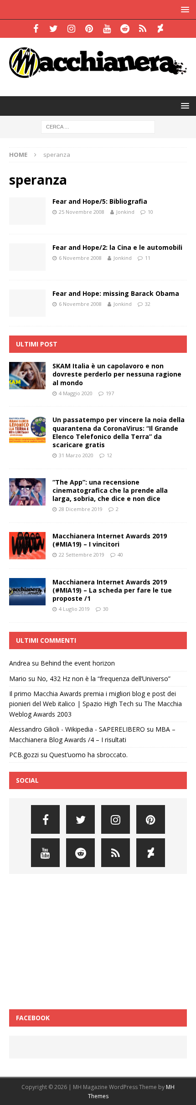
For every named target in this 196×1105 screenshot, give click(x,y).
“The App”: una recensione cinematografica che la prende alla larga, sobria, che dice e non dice (110, 490)
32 (147, 303)
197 (110, 393)
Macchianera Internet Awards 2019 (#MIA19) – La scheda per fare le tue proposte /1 (112, 590)
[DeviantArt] (160, 29)
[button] (183, 9)
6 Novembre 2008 (80, 257)
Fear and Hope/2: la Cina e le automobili (117, 247)
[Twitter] (54, 29)
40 (120, 554)
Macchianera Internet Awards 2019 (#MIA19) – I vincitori (109, 540)
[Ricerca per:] (98, 126)
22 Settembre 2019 (81, 554)
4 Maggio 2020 (76, 393)
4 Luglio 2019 (74, 608)
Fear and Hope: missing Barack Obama (115, 293)
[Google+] (142, 29)
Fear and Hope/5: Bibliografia (99, 201)
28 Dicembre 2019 (81, 509)
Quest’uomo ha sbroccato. (88, 754)
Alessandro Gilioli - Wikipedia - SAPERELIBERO (77, 729)
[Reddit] (125, 29)
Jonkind (125, 211)
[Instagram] (71, 29)
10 (150, 211)
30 (105, 608)
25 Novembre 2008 (81, 211)
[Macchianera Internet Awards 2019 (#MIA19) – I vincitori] (27, 545)
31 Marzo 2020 (76, 455)
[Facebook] (36, 29)
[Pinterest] (89, 29)
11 (147, 257)
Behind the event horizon (78, 663)
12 (109, 455)
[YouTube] (107, 29)
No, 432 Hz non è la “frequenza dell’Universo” (103, 678)
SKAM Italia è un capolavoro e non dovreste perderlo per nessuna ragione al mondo (116, 374)
